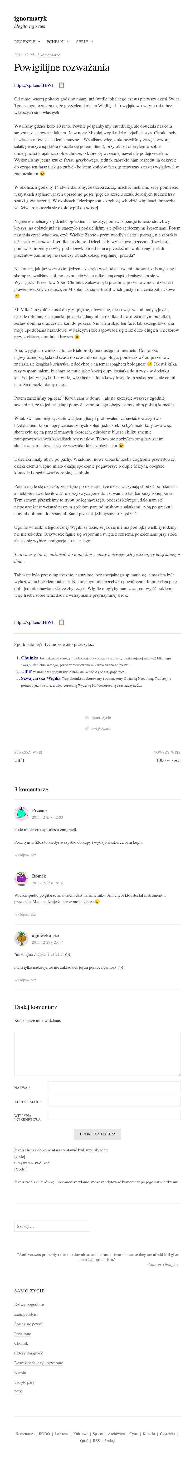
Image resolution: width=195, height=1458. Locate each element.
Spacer (98, 1433)
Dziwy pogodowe (29, 1304)
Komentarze (24, 1433)
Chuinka (30, 657)
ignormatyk (30, 18)
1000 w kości (168, 760)
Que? (84, 1440)
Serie (82, 41)
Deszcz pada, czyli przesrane (38, 1362)
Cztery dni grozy (28, 1353)
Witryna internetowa (27, 1117)
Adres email (28, 1102)
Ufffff (26, 671)
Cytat (133, 1433)
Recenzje (24, 41)
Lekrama (61, 1433)
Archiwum (116, 1433)
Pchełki (56, 41)
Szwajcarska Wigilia (41, 678)
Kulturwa (80, 1433)
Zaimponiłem (25, 1314)
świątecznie (101, 728)
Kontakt (149, 1433)
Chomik (21, 1343)
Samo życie (101, 717)
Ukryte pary (24, 1382)
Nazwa (22, 1088)
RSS (96, 1440)
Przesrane (22, 1333)
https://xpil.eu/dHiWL (34, 85)
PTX (18, 1392)
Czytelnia (167, 1433)
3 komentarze (48, 54)
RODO (44, 1433)
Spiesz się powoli (29, 1324)
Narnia (20, 1372)
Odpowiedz (27, 854)
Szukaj (109, 1440)
